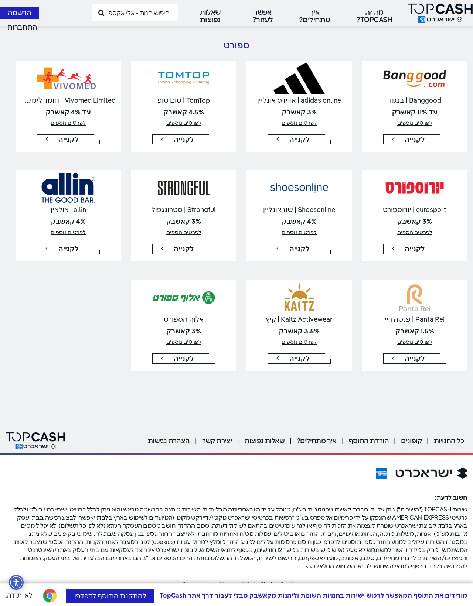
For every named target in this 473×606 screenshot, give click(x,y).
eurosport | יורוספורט (414, 209)
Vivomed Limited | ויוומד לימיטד (68, 100)
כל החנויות (449, 440)
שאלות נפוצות (210, 16)
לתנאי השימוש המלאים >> (338, 566)
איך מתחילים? (314, 16)
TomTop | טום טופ (183, 100)
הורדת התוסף (369, 440)
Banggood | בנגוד (414, 100)
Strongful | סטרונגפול (184, 209)
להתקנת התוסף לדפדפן (110, 596)
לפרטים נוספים (414, 123)
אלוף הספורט (184, 319)
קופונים (411, 440)
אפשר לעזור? (262, 16)
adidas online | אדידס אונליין (299, 100)
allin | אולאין (68, 209)
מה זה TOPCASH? (374, 16)
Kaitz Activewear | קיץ (299, 319)
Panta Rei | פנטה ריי (415, 319)
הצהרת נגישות (169, 440)
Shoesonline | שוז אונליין (299, 209)
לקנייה (415, 139)
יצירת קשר (217, 440)
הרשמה (19, 12)
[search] (101, 12)
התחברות (22, 27)
